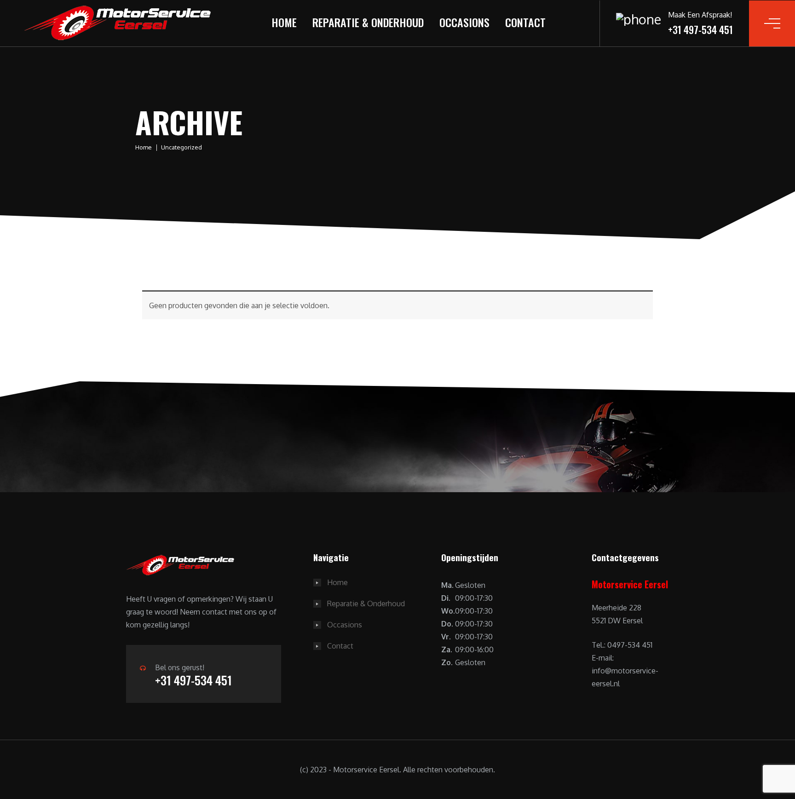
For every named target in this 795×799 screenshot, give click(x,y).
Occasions (464, 22)
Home (284, 22)
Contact (525, 22)
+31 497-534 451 (193, 680)
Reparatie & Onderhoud (368, 22)
